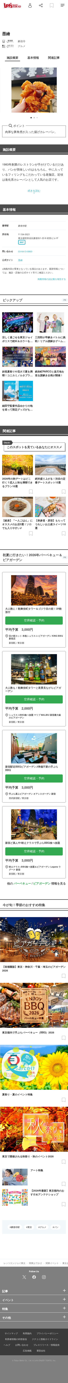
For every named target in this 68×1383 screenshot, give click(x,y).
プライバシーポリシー (47, 1333)
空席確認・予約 (34, 620)
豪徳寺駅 (15, 1227)
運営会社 (41, 1350)
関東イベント (52, 1262)
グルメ (43, 1227)
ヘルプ (7, 1344)
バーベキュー (22, 883)
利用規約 (27, 1333)
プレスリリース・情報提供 (46, 1344)
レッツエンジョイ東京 (14, 1262)
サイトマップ (11, 1333)
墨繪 (20, 260)
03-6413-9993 (25, 251)
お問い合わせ (21, 1344)
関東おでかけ (35, 1262)
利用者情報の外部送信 (16, 1338)
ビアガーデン (42, 883)
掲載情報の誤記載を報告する (52, 278)
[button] (31, 117)
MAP (22, 242)
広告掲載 (27, 1350)
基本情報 (9, 209)
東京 (30, 1227)
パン (56, 1227)
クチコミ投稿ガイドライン (45, 1338)
